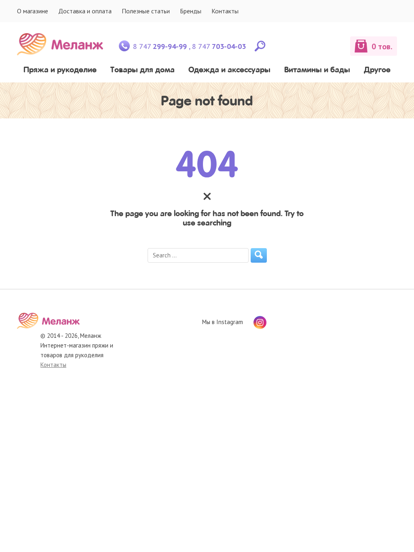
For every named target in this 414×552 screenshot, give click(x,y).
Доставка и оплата (85, 11)
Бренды (190, 11)
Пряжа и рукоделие (60, 70)
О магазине (32, 11)
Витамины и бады (317, 70)
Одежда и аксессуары (229, 70)
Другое (377, 70)
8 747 (160, 46)
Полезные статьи (146, 11)
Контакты (225, 11)
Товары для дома (142, 70)
